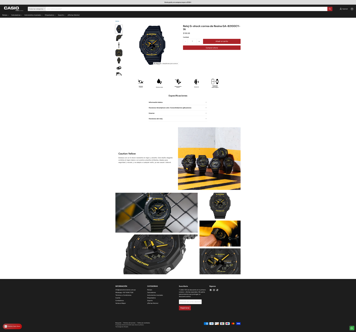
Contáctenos (119, 300)
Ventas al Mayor (120, 303)
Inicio (117, 21)
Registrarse (184, 308)
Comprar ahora (212, 48)
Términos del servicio (129, 323)
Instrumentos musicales (32, 15)
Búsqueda (118, 323)
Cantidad (186, 37)
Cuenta (117, 298)
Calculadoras (16, 15)
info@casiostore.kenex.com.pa (125, 290)
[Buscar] (329, 9)
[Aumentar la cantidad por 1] (199, 41)
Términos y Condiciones (123, 295)
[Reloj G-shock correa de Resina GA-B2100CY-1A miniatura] (119, 29)
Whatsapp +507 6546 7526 (124, 292)
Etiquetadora (49, 15)
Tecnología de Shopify (121, 326)
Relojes (5, 15)
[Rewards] (12, 326)
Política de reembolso (143, 323)
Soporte (61, 15)
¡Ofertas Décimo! (74, 15)
